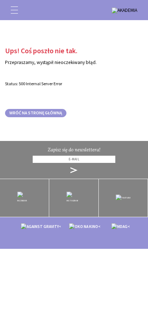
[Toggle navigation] (14, 10)
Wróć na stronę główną (35, 112)
